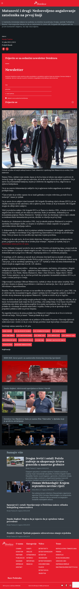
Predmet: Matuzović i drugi (55, 340)
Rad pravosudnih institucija (66, 567)
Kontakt (19, 567)
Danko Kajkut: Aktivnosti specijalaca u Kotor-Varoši (27, 388)
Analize (29, 552)
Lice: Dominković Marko (42, 331)
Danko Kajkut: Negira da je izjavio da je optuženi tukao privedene (35, 520)
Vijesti (28, 548)
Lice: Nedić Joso (39, 335)
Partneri (19, 555)
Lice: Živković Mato (25, 340)
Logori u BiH (39, 340)
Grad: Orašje (7, 331)
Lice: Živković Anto (9, 340)
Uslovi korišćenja (33, 585)
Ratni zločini (7, 344)
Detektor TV (43, 548)
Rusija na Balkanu (63, 558)
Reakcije (29, 564)
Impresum (19, 564)
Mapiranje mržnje (62, 564)
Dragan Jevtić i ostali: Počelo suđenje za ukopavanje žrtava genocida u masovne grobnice (45, 461)
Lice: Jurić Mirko (8, 335)
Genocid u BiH (61, 561)
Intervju (29, 558)
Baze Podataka (15, 578)
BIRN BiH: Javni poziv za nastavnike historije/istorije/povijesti (32, 358)
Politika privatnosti (44, 585)
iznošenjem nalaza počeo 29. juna (15, 244)
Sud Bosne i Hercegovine (23, 344)
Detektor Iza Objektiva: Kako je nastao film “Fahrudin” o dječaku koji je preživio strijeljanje (34, 420)
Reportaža (30, 561)
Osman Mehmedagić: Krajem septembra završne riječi (50, 484)
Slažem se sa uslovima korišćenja (18, 98)
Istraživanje (31, 555)
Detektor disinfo (45, 561)
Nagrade (19, 561)
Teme (58, 543)
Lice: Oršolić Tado (68, 335)
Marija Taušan (7, 39)
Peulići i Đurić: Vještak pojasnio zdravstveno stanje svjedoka (39, 533)
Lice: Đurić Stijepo (59, 331)
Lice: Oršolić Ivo (53, 335)
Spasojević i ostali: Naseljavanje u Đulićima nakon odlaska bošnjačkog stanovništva (37, 506)
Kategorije (31, 543)
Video (41, 543)
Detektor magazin (45, 552)
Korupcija (59, 555)
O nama (19, 543)
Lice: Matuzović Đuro (24, 335)
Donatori (19, 552)
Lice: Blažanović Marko (22, 331)
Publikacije (20, 558)
